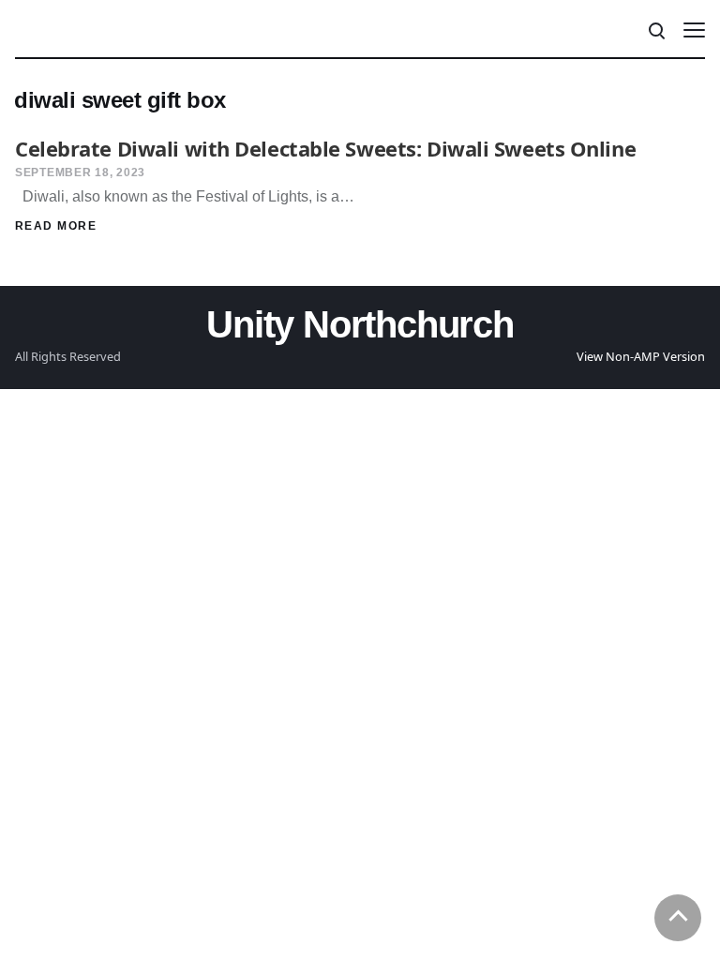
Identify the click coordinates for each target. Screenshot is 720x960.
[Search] (655, 29)
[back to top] (677, 917)
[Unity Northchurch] (64, 29)
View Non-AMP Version (641, 356)
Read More (56, 225)
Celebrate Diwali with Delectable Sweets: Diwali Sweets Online (325, 148)
